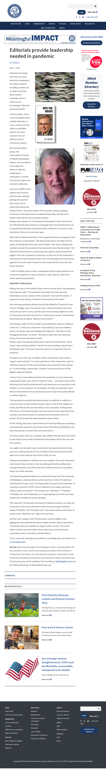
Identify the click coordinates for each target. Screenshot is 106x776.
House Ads (34, 728)
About (62, 28)
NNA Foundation (48, 28)
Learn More (91, 212)
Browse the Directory (91, 105)
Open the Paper (92, 176)
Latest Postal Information (14, 715)
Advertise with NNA (91, 37)
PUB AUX (62, 24)
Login (82, 12)
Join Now (8, 726)
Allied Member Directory (92, 82)
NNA (58, 726)
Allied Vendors (35, 715)
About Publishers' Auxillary (13, 741)
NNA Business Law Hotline (14, 730)
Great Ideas (75, 24)
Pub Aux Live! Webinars (38, 739)
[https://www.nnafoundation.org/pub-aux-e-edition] (91, 151)
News (27, 24)
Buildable (90, 761)
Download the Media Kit (91, 43)
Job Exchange (35, 732)
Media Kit (8, 748)
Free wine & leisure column (57, 627)
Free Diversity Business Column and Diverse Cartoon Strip (58, 598)
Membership (39, 24)
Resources (90, 24)
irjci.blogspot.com (64, 561)
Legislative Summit (63, 718)
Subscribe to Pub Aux (12, 744)
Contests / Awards (63, 715)
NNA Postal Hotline (11, 733)
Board (59, 741)
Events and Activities (12, 723)
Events (52, 24)
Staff (58, 737)
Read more (46, 615)
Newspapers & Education (39, 735)
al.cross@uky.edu (17, 542)
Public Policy (9, 711)
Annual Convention (63, 711)
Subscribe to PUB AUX (91, 181)
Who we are (16, 24)
